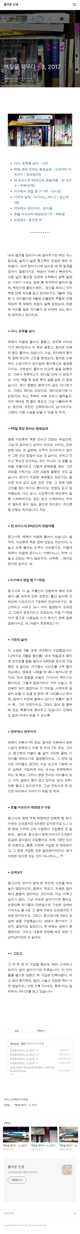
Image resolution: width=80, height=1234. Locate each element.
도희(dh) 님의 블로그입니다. (23, 1172)
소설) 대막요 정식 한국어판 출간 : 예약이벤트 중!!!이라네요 (32, 1069)
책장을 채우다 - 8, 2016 (22, 1058)
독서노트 (14, 1043)
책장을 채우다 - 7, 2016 (22, 1062)
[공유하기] (22, 1031)
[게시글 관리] (27, 1031)
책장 (23, 1043)
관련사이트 (9, 1213)
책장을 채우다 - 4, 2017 (22, 1054)
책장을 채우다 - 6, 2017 (22, 1050)
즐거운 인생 (11, 4)
